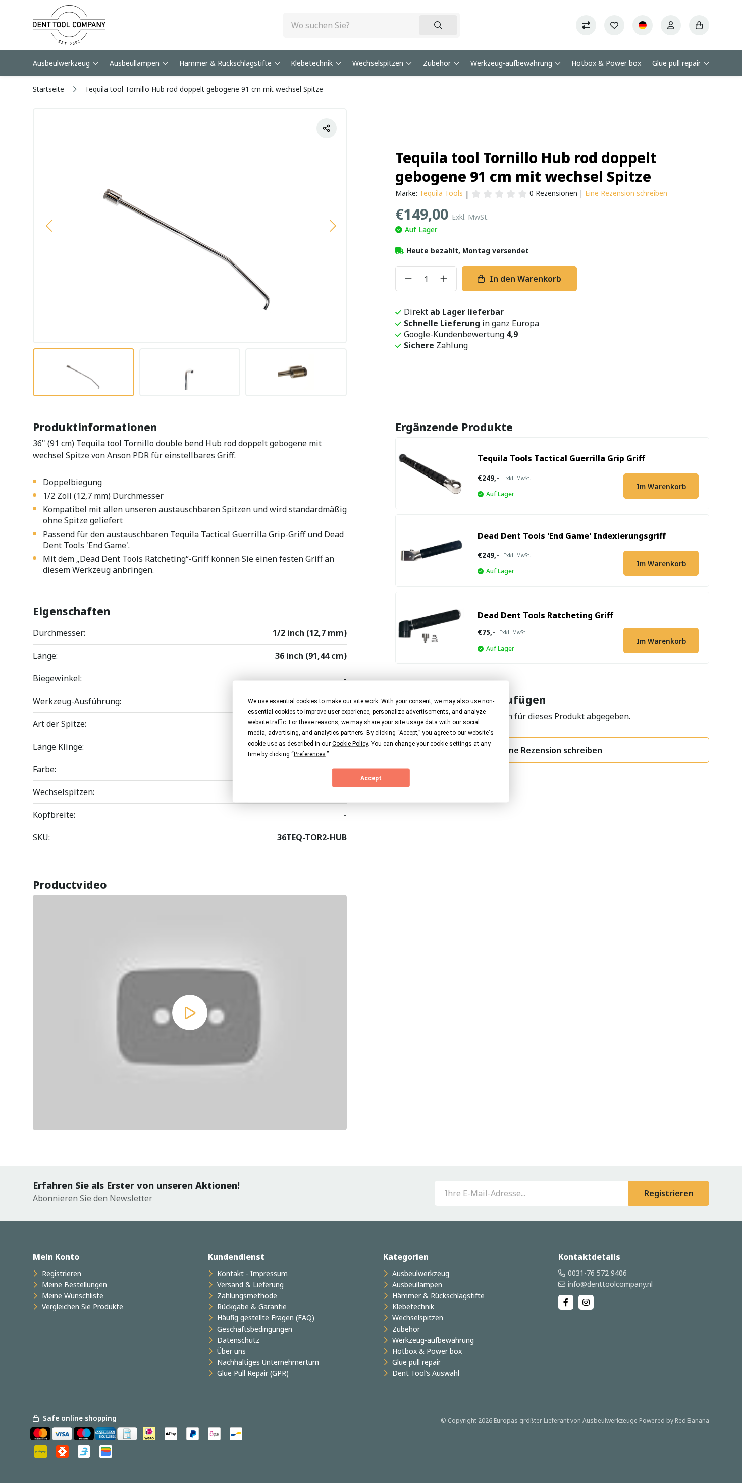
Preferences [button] (310, 754)
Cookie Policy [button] (350, 743)
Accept (371, 777)
